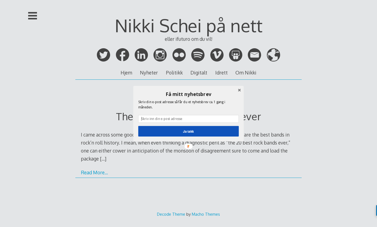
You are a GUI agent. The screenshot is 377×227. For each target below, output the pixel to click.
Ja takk (188, 131)
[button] (188, 94)
